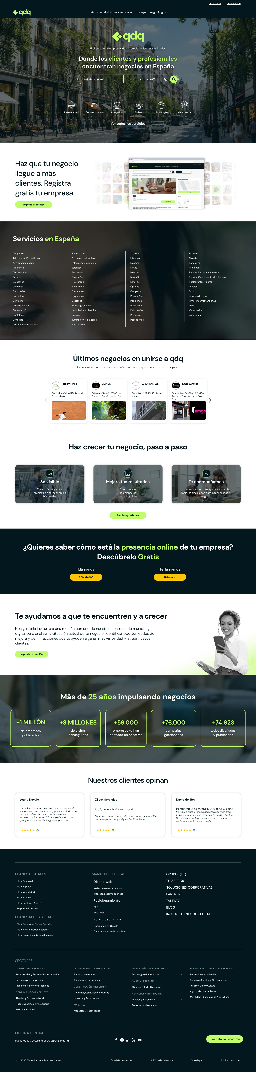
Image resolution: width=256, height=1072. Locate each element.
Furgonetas (78, 296)
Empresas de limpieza (83, 258)
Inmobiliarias (78, 324)
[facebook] (116, 1040)
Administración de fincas (26, 258)
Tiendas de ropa (198, 296)
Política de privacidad (162, 1060)
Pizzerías (193, 258)
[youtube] (139, 1040)
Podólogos (194, 262)
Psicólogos (195, 267)
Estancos (76, 267)
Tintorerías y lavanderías (202, 300)
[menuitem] (111, 12)
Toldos (192, 305)
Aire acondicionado (23, 262)
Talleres (193, 286)
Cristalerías (19, 315)
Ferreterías (78, 277)
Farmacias (77, 272)
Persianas (135, 315)
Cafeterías (18, 281)
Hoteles (76, 315)
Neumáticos (136, 277)
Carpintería (19, 296)
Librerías (135, 258)
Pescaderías (137, 319)
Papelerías (136, 300)
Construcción (20, 310)
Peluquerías (136, 310)
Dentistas (18, 319)
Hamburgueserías (81, 305)
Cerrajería (18, 300)
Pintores (193, 253)
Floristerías (78, 286)
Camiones (18, 286)
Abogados (18, 253)
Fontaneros (78, 291)
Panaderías (136, 296)
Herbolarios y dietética (84, 310)
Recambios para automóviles (205, 272)
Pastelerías (136, 305)
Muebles (135, 272)
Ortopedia (135, 291)
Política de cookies (231, 1060)
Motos (133, 267)
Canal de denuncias (121, 1060)
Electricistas (78, 253)
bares (209, 281)
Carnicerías (19, 291)
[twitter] (133, 1040)
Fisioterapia (78, 281)
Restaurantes (71, 112)
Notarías (135, 281)
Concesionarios (21, 305)
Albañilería (18, 267)
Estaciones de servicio (84, 262)
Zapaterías (195, 315)
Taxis (192, 291)
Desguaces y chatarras (25, 324)
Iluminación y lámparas (84, 319)
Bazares (17, 277)
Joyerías (134, 253)
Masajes (134, 262)
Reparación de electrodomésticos (207, 277)
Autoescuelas (20, 272)
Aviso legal (196, 1060)
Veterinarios (195, 310)
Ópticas (134, 286)
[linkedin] (128, 1040)
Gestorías (77, 300)
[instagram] (122, 1040)
